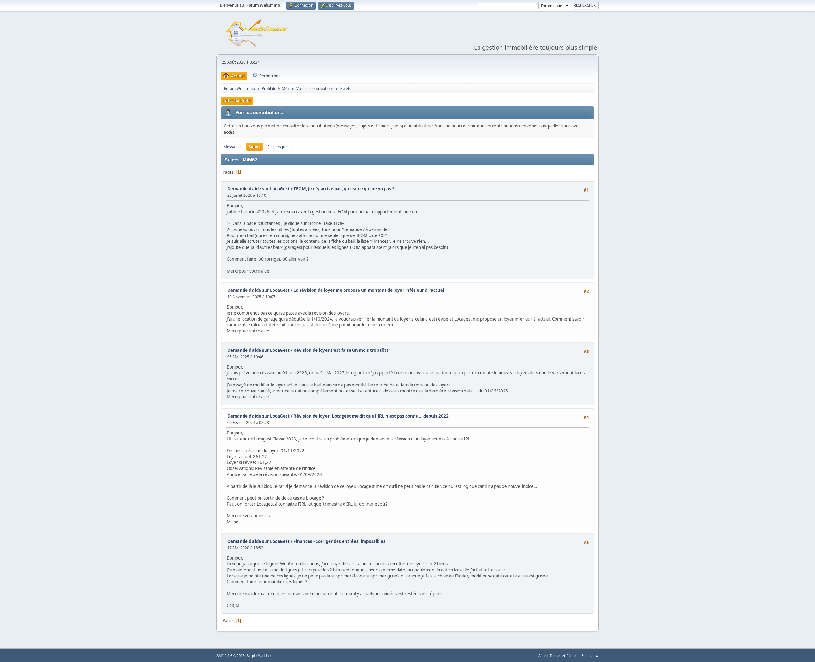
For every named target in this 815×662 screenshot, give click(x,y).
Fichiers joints (279, 146)
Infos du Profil (237, 100)
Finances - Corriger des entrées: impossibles (340, 541)
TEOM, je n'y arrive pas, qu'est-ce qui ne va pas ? (344, 189)
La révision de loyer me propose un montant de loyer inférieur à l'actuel (369, 290)
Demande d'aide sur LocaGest (258, 189)
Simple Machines (259, 656)
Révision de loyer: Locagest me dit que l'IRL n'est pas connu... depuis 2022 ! (372, 416)
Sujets (254, 146)
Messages (232, 146)
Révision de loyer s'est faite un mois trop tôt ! (341, 350)
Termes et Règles (563, 655)
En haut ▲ (590, 655)
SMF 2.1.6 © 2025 (230, 656)
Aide (542, 655)
